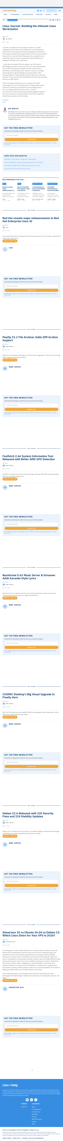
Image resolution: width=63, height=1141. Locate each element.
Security (48, 14)
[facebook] (38, 11)
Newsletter (52, 10)
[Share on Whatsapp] (60, 20)
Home (3, 20)
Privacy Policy (7, 144)
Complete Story (9, 241)
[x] (44, 11)
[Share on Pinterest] (57, 20)
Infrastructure (28, 14)
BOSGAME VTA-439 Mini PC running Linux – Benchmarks (20, 159)
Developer (39, 14)
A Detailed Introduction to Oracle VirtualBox (53, 188)
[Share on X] (55, 20)
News (5, 14)
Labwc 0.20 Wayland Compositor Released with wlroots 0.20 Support (23, 162)
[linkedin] (41, 11)
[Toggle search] (60, 11)
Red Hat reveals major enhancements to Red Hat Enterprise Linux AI (8, 188)
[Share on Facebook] (53, 20)
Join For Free (31, 139)
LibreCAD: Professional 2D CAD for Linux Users (17, 168)
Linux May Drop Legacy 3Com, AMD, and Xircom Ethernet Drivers (22, 165)
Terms (53, 143)
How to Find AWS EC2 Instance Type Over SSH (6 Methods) (23, 188)
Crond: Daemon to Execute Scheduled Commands (38, 188)
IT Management (15, 14)
